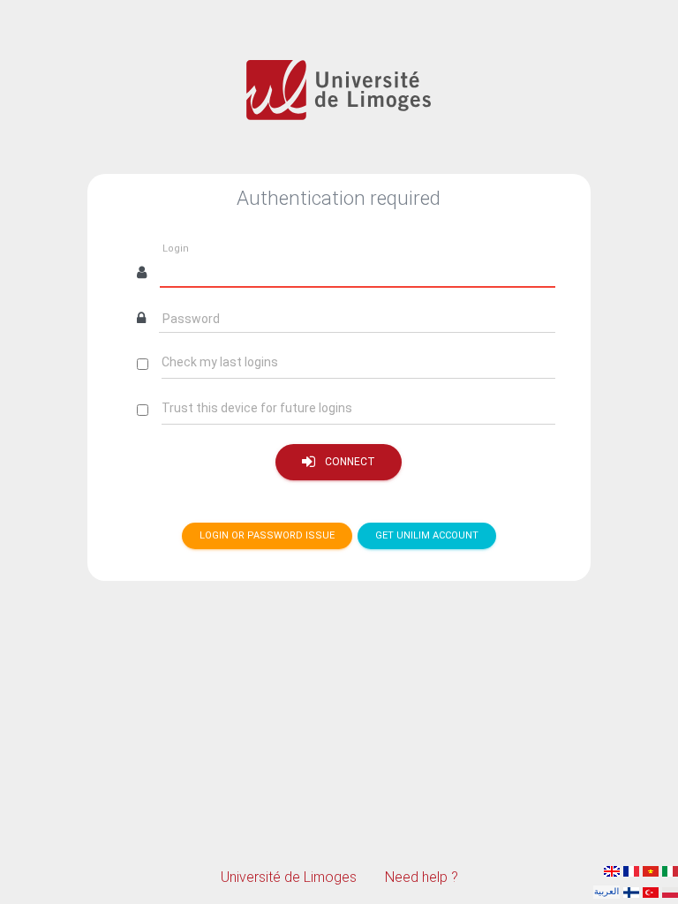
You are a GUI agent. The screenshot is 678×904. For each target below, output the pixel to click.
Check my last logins (220, 362)
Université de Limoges (289, 877)
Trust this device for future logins (257, 408)
